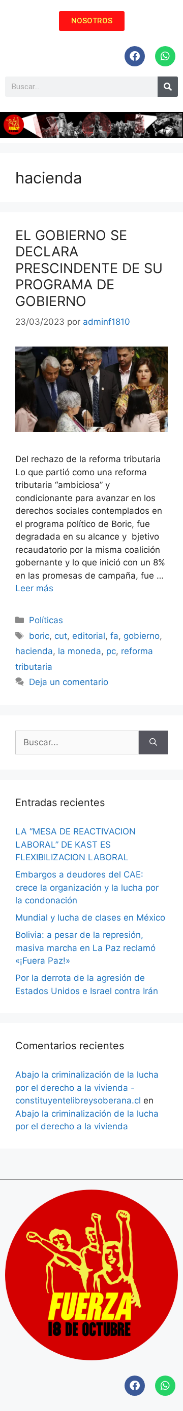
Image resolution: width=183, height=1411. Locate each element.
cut (60, 636)
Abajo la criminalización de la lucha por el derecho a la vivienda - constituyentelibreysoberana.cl (87, 1087)
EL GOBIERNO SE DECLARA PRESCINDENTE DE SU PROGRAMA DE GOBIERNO (89, 268)
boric (39, 636)
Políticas (46, 620)
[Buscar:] (77, 743)
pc (111, 651)
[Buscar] (153, 743)
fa (114, 636)
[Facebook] (135, 56)
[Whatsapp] (165, 56)
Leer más (34, 588)
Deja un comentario (68, 682)
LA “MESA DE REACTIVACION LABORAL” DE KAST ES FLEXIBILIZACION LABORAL (75, 844)
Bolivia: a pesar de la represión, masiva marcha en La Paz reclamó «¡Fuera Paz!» (85, 948)
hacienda (34, 651)
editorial (88, 636)
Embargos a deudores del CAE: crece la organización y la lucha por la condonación (87, 887)
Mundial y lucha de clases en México (90, 917)
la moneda (79, 651)
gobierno (142, 636)
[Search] (168, 87)
